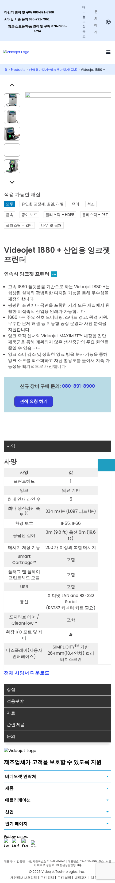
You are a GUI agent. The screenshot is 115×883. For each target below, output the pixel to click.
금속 (9, 214)
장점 (11, 689)
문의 (11, 736)
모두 (9, 204)
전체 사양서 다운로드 (26, 672)
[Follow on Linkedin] (15, 844)
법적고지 (81, 877)
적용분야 (15, 701)
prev (12, 85)
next (12, 181)
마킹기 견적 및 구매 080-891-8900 (29, 12)
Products (18, 69)
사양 (11, 446)
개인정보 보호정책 (23, 877)
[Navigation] (108, 52)
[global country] (108, 22)
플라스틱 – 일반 (19, 225)
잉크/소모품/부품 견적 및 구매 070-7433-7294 (37, 28)
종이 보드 (29, 214)
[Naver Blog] (34, 844)
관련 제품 (16, 724)
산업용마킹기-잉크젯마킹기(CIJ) (53, 69)
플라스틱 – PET (95, 214)
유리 (75, 204)
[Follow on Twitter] (6, 844)
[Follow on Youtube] (24, 844)
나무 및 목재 (51, 225)
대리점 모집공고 (84, 21)
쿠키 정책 (47, 877)
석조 (91, 204)
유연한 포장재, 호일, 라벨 (42, 204)
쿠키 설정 (64, 877)
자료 (11, 713)
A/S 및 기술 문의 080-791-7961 (27, 19)
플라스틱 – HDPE (59, 214)
